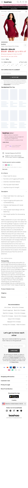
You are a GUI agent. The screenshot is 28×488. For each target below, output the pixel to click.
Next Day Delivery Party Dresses (14, 12)
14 (3, 72)
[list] (13, 5)
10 (16, 68)
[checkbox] (2, 89)
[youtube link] (17, 420)
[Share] (25, 13)
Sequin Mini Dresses (13, 328)
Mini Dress (7, 317)
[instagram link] (6, 420)
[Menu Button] (2, 2)
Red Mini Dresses (7, 322)
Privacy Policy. (18, 371)
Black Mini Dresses (19, 319)
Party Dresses (4, 12)
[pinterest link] (10, 420)
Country (13, 409)
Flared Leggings (7, 319)
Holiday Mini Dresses (8, 334)
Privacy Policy (10, 91)
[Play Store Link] (13, 405)
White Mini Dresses (17, 317)
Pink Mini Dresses (19, 322)
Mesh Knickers (20, 334)
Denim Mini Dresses (20, 325)
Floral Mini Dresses (6, 325)
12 (20, 68)
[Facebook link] (13, 420)
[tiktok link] (21, 420)
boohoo (3, 44)
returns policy (21, 162)
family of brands (14, 367)
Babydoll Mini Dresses (13, 331)
